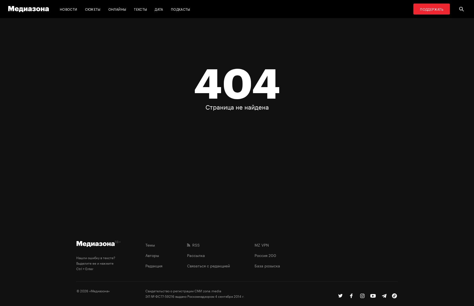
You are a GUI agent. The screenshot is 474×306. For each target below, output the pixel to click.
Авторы (152, 255)
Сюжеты (93, 9)
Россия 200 (265, 255)
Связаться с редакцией (208, 265)
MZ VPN (262, 245)
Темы (150, 245)
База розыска (267, 265)
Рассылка (196, 255)
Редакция (153, 265)
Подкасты (180, 9)
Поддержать (431, 9)
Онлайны (117, 9)
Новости (68, 9)
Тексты (140, 9)
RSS (195, 245)
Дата (159, 9)
